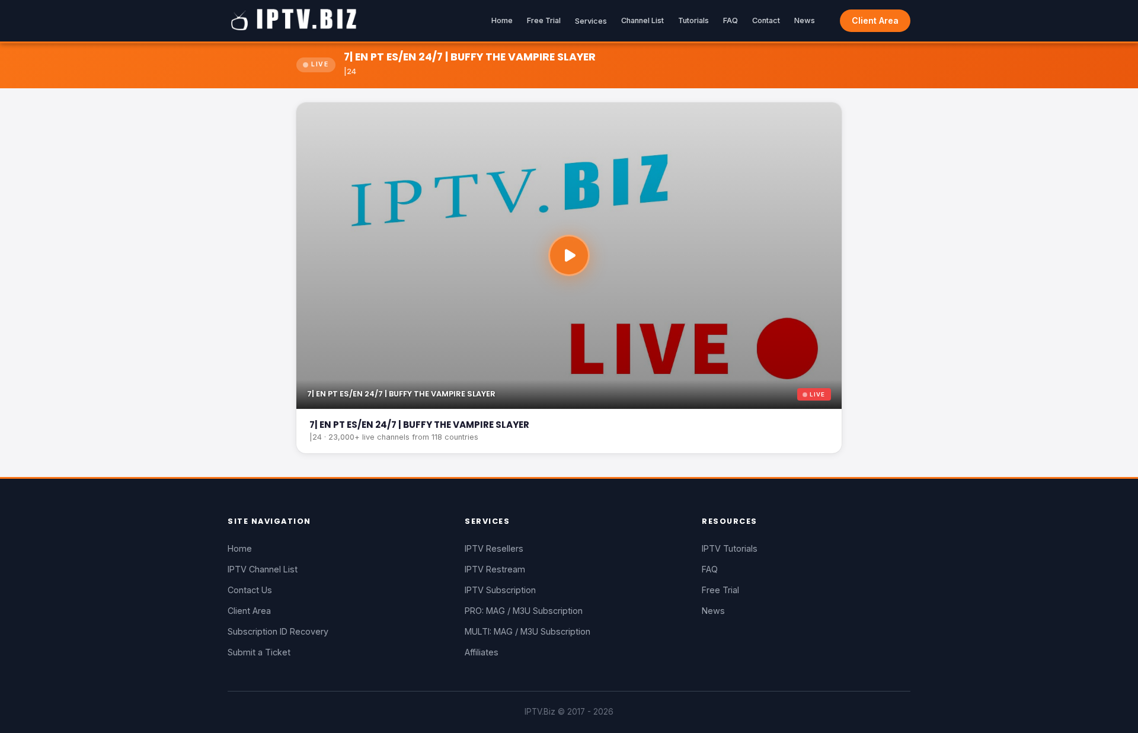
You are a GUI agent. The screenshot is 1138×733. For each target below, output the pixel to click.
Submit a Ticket (259, 652)
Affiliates (481, 652)
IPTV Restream (495, 569)
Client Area (875, 20)
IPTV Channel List (263, 569)
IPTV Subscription (500, 590)
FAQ (730, 20)
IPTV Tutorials (729, 548)
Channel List (642, 20)
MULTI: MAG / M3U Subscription (527, 631)
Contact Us (250, 590)
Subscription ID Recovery (278, 631)
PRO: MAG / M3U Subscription (524, 611)
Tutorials (693, 20)
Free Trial (544, 20)
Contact (766, 20)
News (804, 20)
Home (502, 20)
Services (591, 21)
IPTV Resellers (494, 548)
